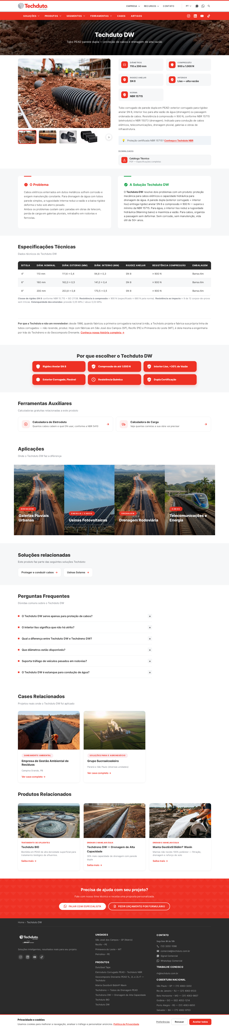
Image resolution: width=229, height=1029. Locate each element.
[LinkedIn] (195, 16)
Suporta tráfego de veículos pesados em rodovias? (86, 661)
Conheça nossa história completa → (102, 332)
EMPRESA (131, 6)
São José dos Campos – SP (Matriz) (114, 939)
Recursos (150, 6)
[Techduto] (33, 6)
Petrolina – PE (102, 954)
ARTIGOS (136, 16)
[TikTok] (208, 16)
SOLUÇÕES (29, 16)
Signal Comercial (169, 956)
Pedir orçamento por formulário (141, 906)
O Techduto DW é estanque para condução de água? (86, 672)
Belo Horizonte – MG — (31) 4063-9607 (177, 995)
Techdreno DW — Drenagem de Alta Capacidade (120, 995)
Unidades (101, 934)
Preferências (163, 1021)
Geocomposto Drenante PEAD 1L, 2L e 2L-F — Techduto (119, 978)
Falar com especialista (84, 906)
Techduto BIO (102, 999)
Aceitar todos (200, 1021)
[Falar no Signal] (197, 6)
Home (21, 922)
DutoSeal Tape (102, 967)
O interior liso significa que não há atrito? (86, 627)
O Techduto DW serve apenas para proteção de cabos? (86, 616)
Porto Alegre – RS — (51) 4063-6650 (176, 1005)
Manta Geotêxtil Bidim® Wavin (111, 985)
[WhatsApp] (203, 6)
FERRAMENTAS (99, 16)
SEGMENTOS (74, 16)
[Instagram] (188, 16)
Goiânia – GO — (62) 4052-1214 (173, 1000)
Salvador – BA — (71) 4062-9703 (173, 1010)
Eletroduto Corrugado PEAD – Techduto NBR (118, 972)
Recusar (179, 1021)
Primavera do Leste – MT (108, 949)
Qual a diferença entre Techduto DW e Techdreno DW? (86, 638)
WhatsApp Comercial (171, 960)
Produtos (102, 962)
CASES (121, 16)
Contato (168, 6)
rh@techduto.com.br (167, 973)
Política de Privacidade (126, 1024)
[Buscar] (209, 6)
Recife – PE (101, 944)
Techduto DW (102, 1004)
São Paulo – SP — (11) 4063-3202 (174, 986)
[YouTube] (202, 16)
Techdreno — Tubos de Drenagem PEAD (116, 990)
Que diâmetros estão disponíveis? (86, 650)
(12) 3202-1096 (169, 946)
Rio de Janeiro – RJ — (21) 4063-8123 (176, 990)
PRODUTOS (51, 16)
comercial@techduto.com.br (175, 951)
